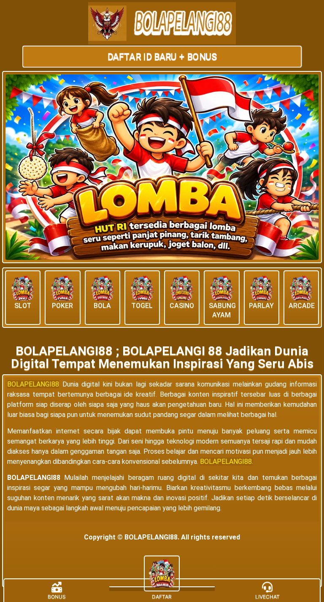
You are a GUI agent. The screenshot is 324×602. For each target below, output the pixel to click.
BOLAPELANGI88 (33, 384)
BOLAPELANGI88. (226, 462)
